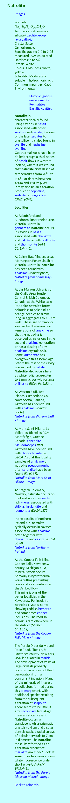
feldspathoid (23, 39)
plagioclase (38, 195)
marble (46, 658)
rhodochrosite (32, 453)
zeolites (20, 132)
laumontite (31, 355)
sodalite (20, 195)
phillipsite (48, 240)
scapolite (39, 703)
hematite (44, 609)
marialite (21, 752)
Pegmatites (37, 104)
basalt (42, 124)
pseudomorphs (25, 445)
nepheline (37, 191)
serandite (29, 470)
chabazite (44, 236)
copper (42, 613)
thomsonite (29, 244)
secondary (28, 711)
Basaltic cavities (40, 108)
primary (26, 691)
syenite (20, 144)
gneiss (25, 502)
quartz (44, 498)
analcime (21, 273)
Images (20, 14)
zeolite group (36, 35)
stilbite (19, 506)
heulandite (33, 506)
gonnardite (22, 228)
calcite (37, 132)
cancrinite (34, 441)
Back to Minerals (26, 785)
